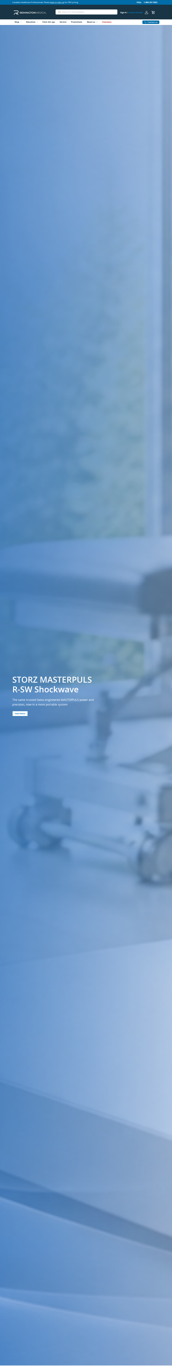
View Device (20, 713)
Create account (135, 12)
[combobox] (86, 11)
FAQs (139, 2)
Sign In (123, 12)
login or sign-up (57, 2)
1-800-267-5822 (150, 2)
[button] (153, 12)
